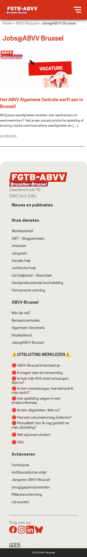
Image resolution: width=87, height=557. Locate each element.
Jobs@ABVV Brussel (28, 342)
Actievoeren (23, 454)
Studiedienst (22, 335)
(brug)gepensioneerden (31, 487)
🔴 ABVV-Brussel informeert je (36, 365)
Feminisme (20, 465)
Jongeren (19, 253)
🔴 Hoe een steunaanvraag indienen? (42, 417)
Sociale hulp (21, 260)
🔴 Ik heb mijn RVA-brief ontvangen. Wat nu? (41, 380)
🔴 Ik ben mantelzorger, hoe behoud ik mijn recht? (42, 390)
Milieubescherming (27, 494)
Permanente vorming (28, 290)
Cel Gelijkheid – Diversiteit (32, 275)
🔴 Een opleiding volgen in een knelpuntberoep (36, 400)
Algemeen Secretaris (28, 328)
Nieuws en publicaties (32, 205)
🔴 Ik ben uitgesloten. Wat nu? (36, 410)
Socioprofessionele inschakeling (37, 283)
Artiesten (19, 246)
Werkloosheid (22, 231)
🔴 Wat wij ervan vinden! (31, 435)
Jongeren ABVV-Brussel (31, 479)
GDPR (15, 544)
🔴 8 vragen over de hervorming (37, 373)
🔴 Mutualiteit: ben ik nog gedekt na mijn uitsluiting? (40, 425)
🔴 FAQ (18, 442)
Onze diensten (25, 220)
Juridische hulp (24, 268)
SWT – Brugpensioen (28, 238)
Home (7, 23)
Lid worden (20, 502)
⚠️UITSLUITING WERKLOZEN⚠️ (41, 354)
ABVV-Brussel (26, 23)
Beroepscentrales (26, 320)
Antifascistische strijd (29, 472)
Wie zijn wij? (21, 313)
